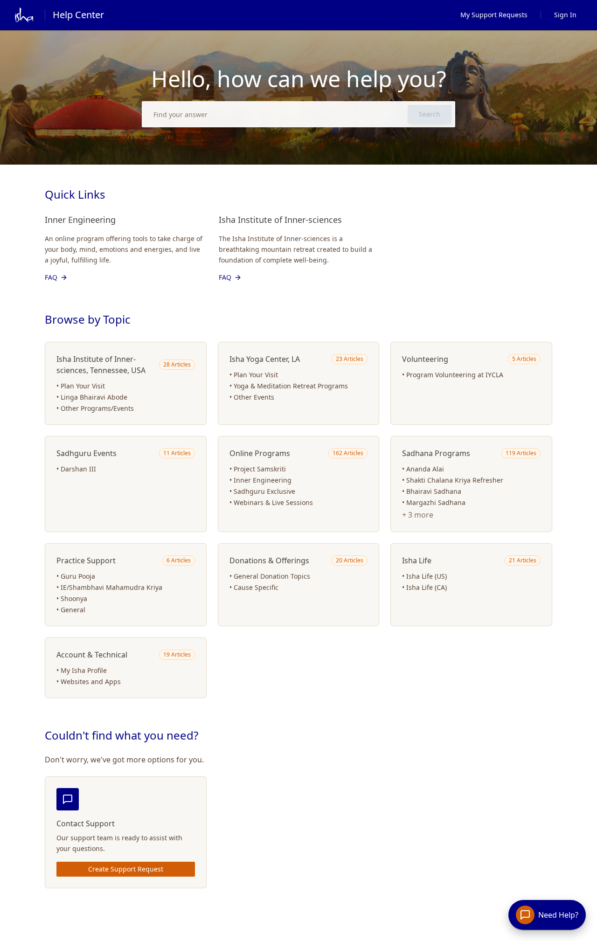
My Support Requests (494, 14)
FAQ (51, 277)
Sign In (565, 14)
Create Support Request (125, 869)
